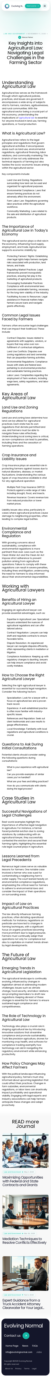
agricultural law (27, 117)
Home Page (12, 1345)
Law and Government (14, 34)
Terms (26, 1368)
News (25, 1345)
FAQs (35, 1345)
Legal (34, 1368)
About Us (9, 1368)
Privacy (18, 1368)
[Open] (44, 5)
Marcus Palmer (27, 37)
